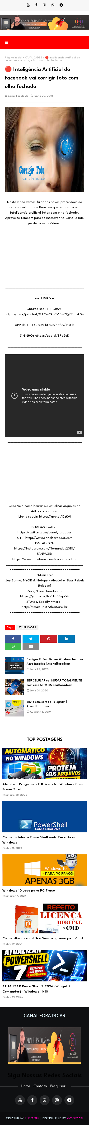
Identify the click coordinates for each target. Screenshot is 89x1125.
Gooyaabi (75, 1118)
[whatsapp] (53, 5)
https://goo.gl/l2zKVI (55, 516)
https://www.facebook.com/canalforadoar (44, 559)
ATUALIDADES (33, 58)
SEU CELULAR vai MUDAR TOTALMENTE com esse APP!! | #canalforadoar (54, 683)
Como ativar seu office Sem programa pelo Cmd (42, 938)
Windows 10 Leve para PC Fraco (28, 890)
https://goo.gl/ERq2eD (52, 335)
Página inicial (13, 58)
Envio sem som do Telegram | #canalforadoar (47, 704)
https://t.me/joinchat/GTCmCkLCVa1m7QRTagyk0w (44, 314)
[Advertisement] (44, 255)
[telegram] (61, 5)
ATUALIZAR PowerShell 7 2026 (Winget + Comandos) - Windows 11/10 (36, 989)
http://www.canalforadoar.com (48, 538)
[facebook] (36, 5)
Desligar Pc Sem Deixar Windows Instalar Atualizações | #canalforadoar (55, 662)
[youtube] (28, 5)
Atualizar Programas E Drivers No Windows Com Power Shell (42, 786)
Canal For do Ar (18, 96)
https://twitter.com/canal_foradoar (44, 532)
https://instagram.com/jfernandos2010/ (44, 548)
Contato (40, 1086)
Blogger (32, 1118)
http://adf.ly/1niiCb (59, 325)
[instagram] (44, 5)
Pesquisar (57, 1086)
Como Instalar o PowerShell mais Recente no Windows (39, 840)
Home (25, 1086)
